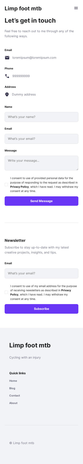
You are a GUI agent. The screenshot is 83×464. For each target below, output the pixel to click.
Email (8, 128)
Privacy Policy (19, 186)
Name (8, 106)
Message (11, 150)
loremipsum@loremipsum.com (34, 57)
